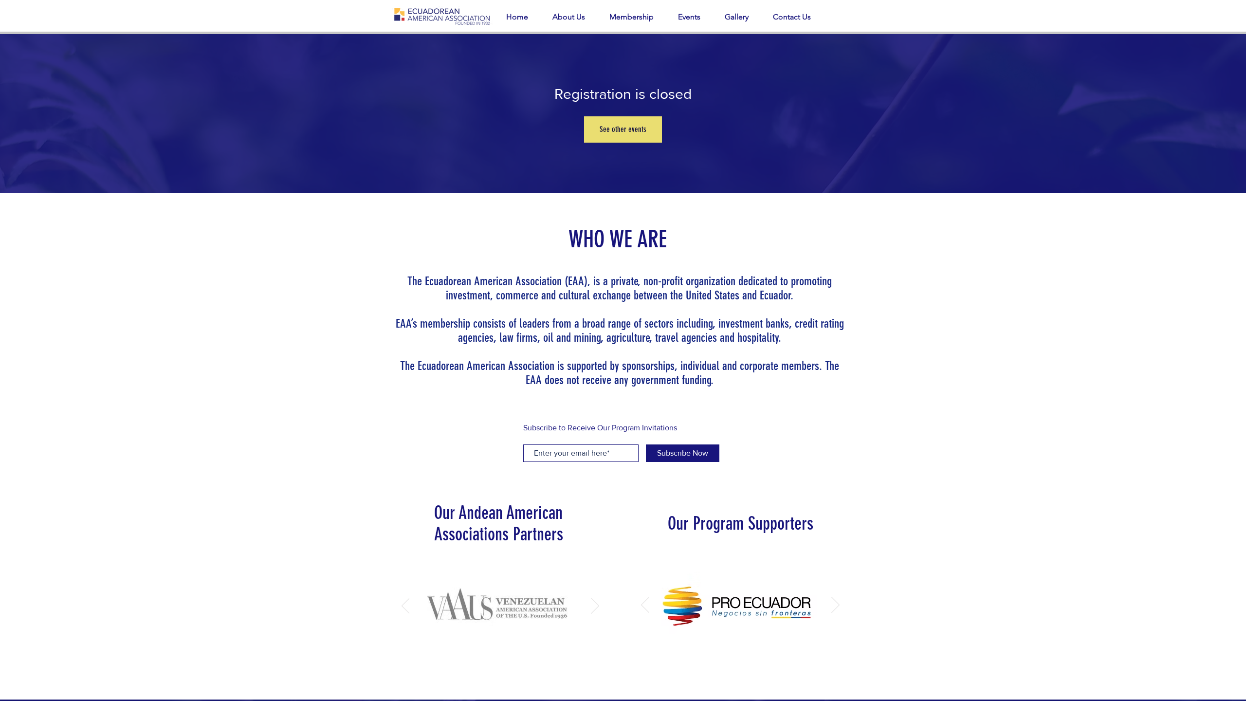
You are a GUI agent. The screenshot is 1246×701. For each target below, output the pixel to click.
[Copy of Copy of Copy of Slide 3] (780, 641)
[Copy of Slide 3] (712, 641)
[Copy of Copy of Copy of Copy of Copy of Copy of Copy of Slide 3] (758, 641)
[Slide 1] (488, 643)
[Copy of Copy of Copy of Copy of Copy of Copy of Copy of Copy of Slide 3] (735, 641)
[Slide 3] (511, 643)
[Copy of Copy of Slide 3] (724, 641)
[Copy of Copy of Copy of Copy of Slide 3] (791, 641)
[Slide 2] (499, 643)
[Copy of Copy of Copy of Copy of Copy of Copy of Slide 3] (747, 641)
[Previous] (406, 606)
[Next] (595, 606)
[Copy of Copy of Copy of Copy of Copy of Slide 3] (769, 641)
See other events (623, 129)
